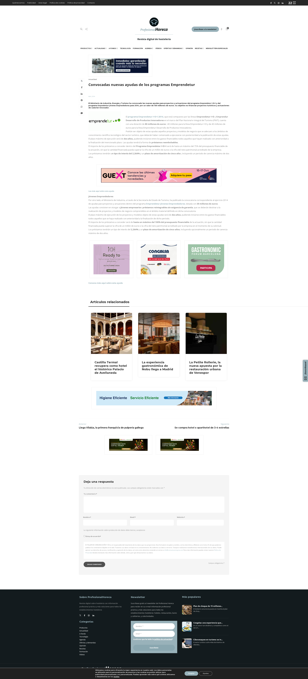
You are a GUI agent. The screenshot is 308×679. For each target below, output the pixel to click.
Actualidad (100, 48)
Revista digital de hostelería (154, 39)
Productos (85, 48)
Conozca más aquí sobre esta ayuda (105, 283)
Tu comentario (90, 494)
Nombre (87, 517)
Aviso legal (42, 3)
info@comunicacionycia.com (173, 550)
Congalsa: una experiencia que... (208, 623)
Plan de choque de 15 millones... (207, 606)
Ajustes (206, 673)
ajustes (116, 677)
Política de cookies (57, 3)
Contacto (91, 3)
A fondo (112, 48)
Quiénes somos (18, 3)
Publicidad (31, 3)
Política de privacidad (75, 3)
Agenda (148, 48)
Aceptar (191, 673)
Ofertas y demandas (173, 48)
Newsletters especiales (217, 48)
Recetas (198, 48)
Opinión (189, 48)
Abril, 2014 (91, 96)
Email (133, 517)
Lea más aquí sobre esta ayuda (101, 191)
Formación (138, 48)
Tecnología (125, 48)
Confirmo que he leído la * (153, 639)
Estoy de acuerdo (93, 536)
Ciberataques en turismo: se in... (208, 639)
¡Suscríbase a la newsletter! (205, 29)
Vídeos (158, 48)
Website (181, 517)
